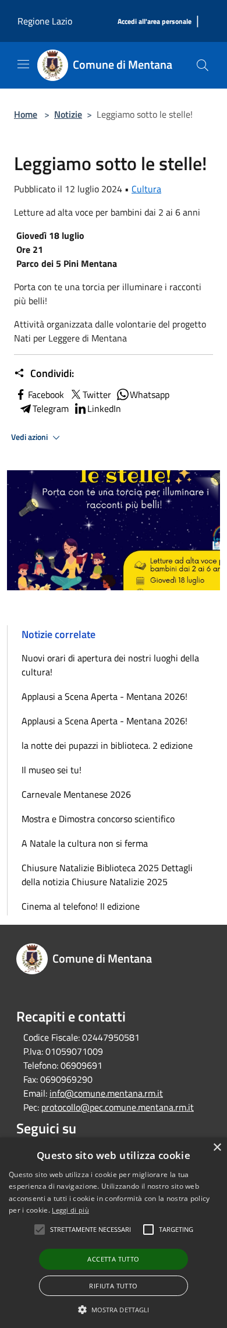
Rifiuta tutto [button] (113, 1285)
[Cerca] (203, 65)
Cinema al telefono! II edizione (81, 906)
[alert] (113, 1232)
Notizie (68, 114)
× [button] (216, 1147)
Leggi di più (70, 1210)
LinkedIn (104, 408)
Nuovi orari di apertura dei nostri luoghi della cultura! (110, 665)
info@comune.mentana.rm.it (106, 1093)
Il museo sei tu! (51, 770)
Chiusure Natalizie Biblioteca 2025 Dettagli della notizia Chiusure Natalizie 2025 (107, 875)
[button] (114, 1309)
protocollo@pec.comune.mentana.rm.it (117, 1107)
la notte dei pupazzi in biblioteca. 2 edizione (107, 745)
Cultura (146, 189)
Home (25, 114)
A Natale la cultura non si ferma (85, 843)
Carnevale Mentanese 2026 (76, 794)
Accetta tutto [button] (113, 1259)
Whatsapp (149, 394)
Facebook (46, 394)
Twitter (97, 394)
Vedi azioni (30, 437)
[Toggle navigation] (23, 64)
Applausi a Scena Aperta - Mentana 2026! (104, 696)
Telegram (51, 408)
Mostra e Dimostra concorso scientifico (98, 819)
